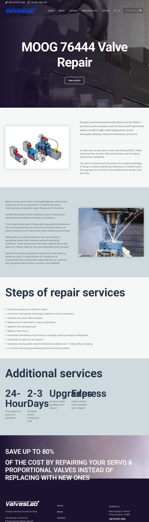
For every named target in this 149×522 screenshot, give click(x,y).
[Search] (140, 10)
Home (60, 505)
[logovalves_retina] (20, 10)
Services (61, 517)
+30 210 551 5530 (117, 519)
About (60, 511)
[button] (117, 10)
